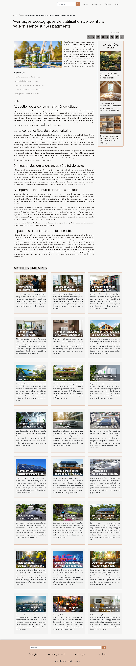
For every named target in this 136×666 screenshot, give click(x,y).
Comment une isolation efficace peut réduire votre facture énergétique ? (105, 336)
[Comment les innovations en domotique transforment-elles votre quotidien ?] (31, 328)
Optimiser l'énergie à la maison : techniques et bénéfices (105, 610)
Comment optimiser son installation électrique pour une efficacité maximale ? (104, 291)
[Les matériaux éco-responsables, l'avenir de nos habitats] (110, 61)
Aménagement (96, 4)
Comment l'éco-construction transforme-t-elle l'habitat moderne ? (66, 381)
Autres (117, 4)
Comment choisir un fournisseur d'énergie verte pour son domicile (31, 610)
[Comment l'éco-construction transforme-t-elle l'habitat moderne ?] (68, 373)
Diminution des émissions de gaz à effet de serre (29, 85)
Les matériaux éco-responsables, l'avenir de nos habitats (109, 75)
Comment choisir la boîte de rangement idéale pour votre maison (109, 139)
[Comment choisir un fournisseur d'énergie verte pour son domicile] (31, 604)
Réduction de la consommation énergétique (28, 77)
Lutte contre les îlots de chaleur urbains (26, 81)
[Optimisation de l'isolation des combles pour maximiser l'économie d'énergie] (110, 91)
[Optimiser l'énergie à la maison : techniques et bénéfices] (105, 604)
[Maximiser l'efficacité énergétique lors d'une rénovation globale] (68, 467)
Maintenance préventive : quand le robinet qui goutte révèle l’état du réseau (30, 291)
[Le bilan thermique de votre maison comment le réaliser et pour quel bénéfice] (68, 559)
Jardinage (108, 4)
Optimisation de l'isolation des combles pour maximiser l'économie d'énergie (110, 106)
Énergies (85, 4)
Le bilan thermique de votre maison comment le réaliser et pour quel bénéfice (68, 567)
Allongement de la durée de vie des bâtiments (28, 89)
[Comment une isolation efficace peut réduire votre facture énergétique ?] (105, 328)
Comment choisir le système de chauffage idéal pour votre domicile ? (68, 336)
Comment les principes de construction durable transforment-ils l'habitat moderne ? (31, 381)
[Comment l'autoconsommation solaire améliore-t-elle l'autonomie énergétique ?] (105, 420)
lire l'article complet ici (80, 184)
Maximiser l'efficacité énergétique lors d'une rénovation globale (68, 473)
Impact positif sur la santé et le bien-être (27, 94)
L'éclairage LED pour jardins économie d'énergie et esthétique (68, 610)
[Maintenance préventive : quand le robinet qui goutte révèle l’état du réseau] (31, 283)
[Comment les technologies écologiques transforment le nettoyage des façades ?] (68, 420)
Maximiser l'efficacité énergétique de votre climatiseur (104, 379)
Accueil (14, 15)
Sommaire (20, 72)
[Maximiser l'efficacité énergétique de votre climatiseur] (105, 373)
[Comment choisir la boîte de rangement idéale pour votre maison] (110, 124)
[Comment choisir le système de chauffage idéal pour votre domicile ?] (68, 328)
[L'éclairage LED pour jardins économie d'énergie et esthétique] (68, 604)
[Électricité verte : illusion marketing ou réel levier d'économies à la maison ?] (68, 283)
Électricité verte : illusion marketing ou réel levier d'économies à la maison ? (68, 291)
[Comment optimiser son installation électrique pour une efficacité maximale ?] (105, 283)
